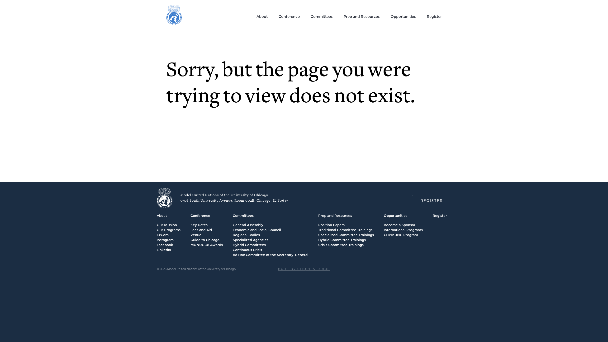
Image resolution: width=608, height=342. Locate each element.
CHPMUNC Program (401, 235)
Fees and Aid (201, 230)
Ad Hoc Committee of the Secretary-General (270, 255)
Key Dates (199, 225)
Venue (195, 235)
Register (434, 16)
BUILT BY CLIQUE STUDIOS (304, 269)
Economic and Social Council (257, 230)
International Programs (403, 230)
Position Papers (331, 225)
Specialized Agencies (250, 240)
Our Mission (167, 225)
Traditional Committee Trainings (345, 230)
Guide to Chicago (204, 240)
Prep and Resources (362, 16)
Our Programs (168, 230)
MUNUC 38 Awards (206, 245)
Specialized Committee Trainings (346, 235)
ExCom (163, 235)
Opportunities (403, 16)
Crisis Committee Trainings (341, 245)
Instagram (165, 240)
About (262, 16)
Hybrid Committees (249, 245)
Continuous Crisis (247, 250)
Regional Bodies (246, 235)
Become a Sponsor (399, 225)
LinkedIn (164, 250)
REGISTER (432, 201)
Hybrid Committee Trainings (342, 240)
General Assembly (248, 225)
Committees (322, 16)
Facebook (165, 245)
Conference (289, 16)
